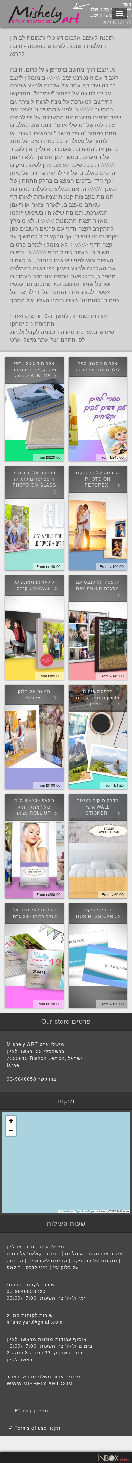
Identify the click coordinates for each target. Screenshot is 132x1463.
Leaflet (66, 1211)
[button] (11, 1121)
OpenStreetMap (84, 1211)
